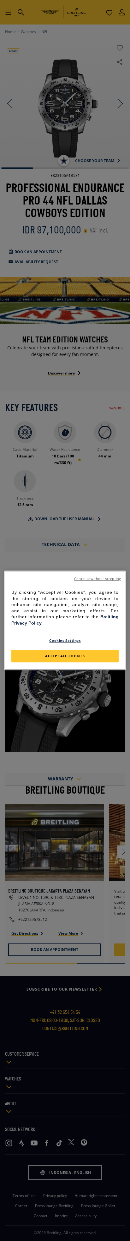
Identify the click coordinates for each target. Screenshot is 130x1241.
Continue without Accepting (97, 579)
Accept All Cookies (65, 656)
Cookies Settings (64, 640)
